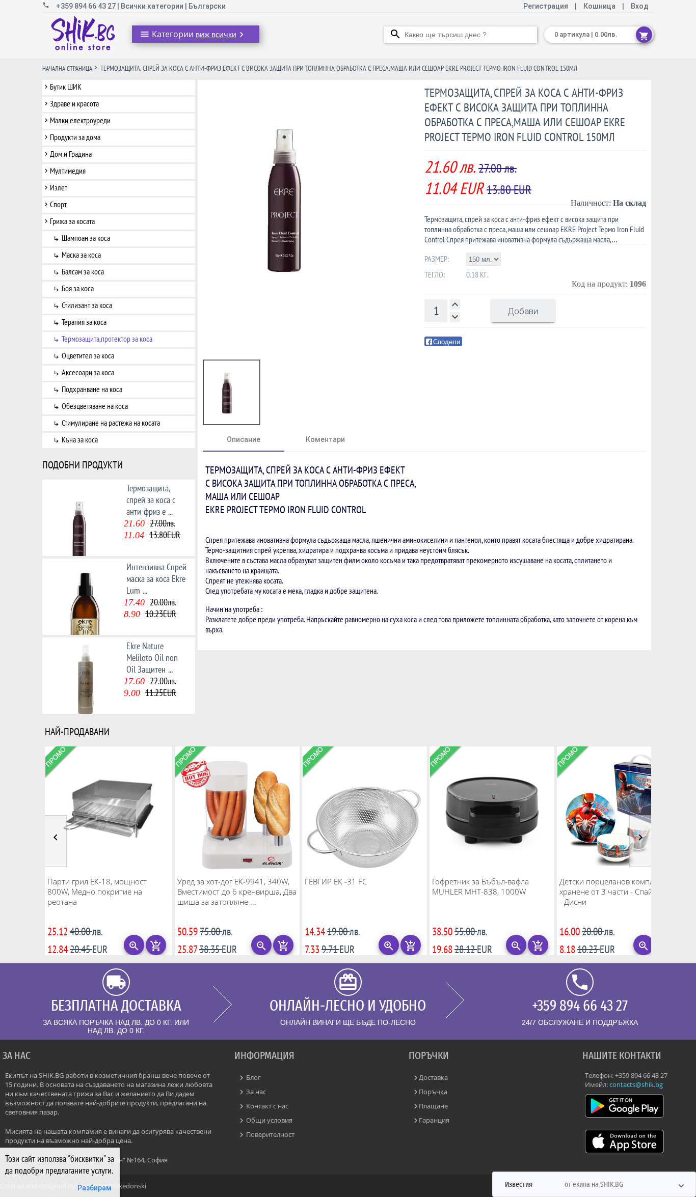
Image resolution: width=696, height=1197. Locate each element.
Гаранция (434, 1120)
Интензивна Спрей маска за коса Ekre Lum (156, 578)
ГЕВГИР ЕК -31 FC (336, 881)
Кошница (599, 6)
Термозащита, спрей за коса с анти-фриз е (150, 499)
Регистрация (546, 6)
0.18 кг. (477, 274)
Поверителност (270, 1134)
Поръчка (433, 1091)
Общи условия (268, 1120)
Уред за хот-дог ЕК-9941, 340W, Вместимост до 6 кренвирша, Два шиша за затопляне (237, 891)
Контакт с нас (266, 1105)
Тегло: (434, 274)
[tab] (243, 439)
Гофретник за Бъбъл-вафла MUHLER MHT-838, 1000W (480, 886)
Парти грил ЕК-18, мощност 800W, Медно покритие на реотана (97, 891)
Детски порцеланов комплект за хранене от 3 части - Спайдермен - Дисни (619, 891)
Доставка (433, 1077)
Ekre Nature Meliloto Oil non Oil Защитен (152, 657)
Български (207, 6)
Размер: (436, 259)
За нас (255, 1091)
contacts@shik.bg (636, 1084)
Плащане (433, 1105)
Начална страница (67, 68)
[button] (594, 1184)
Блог (253, 1077)
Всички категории (153, 6)
